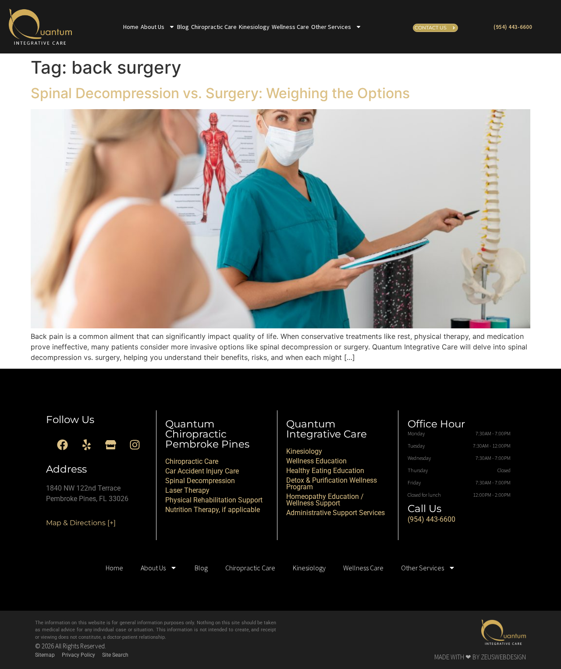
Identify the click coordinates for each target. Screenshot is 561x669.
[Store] (110, 444)
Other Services (331, 27)
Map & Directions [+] (81, 523)
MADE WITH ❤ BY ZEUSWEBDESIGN (480, 657)
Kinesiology (254, 27)
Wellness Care (290, 27)
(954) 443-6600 (513, 27)
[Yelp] (86, 444)
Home (130, 27)
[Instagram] (135, 444)
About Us (152, 27)
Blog (183, 27)
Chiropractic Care (214, 27)
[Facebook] (62, 444)
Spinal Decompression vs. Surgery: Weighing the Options (220, 93)
